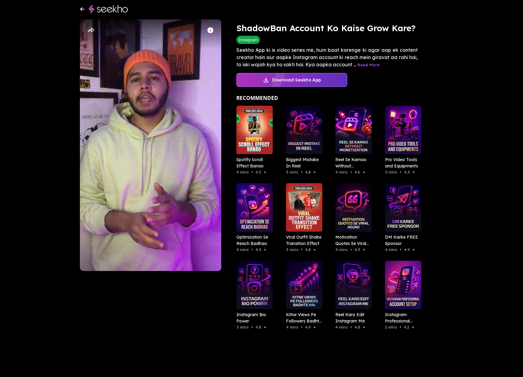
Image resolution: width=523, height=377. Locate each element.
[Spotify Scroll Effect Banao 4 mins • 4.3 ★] (252, 130)
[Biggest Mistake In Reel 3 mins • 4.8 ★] (302, 130)
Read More (368, 64)
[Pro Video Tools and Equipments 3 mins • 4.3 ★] (401, 130)
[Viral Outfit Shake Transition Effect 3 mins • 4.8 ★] (302, 207)
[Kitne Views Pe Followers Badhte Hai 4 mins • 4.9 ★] (302, 285)
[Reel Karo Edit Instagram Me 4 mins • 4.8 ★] (351, 285)
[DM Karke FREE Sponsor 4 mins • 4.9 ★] (401, 207)
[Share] (91, 30)
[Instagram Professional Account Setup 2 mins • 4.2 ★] (401, 285)
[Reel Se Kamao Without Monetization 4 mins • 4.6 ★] (351, 130)
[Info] (210, 30)
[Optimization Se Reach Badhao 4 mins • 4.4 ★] (252, 207)
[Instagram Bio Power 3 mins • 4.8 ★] (252, 285)
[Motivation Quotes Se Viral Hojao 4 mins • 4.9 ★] (351, 207)
